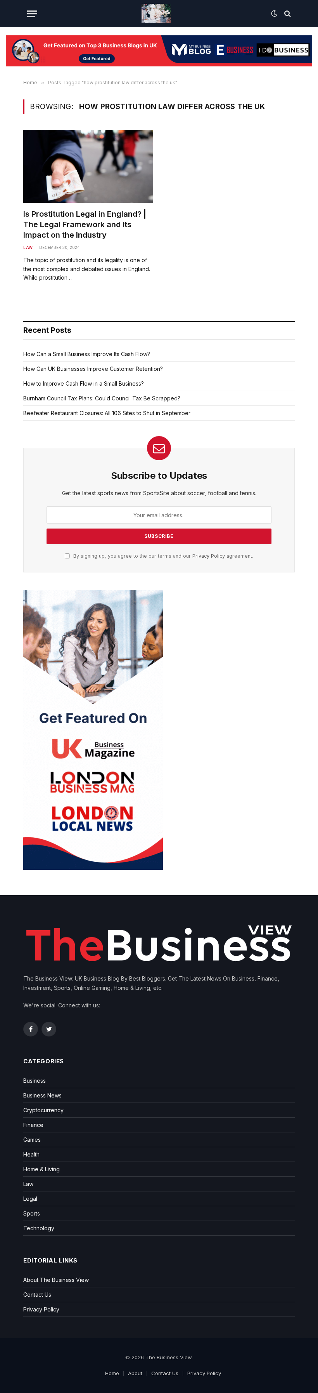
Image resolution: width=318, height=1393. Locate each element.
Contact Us (37, 1294)
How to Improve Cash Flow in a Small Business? (83, 383)
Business (34, 1080)
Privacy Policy (208, 556)
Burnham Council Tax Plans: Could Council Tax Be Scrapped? (101, 398)
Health (31, 1154)
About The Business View (56, 1279)
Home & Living (41, 1169)
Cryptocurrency (43, 1110)
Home (112, 1373)
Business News (42, 1095)
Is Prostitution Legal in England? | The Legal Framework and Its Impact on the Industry (84, 224)
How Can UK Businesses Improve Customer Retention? (93, 368)
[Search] (287, 14)
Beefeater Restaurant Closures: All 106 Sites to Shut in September (106, 413)
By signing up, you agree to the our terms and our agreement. (162, 556)
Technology (38, 1228)
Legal (30, 1198)
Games (32, 1139)
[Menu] (32, 14)
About (135, 1373)
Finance (33, 1125)
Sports (31, 1213)
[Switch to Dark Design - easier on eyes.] (274, 13)
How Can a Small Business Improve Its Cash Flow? (86, 354)
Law (28, 247)
